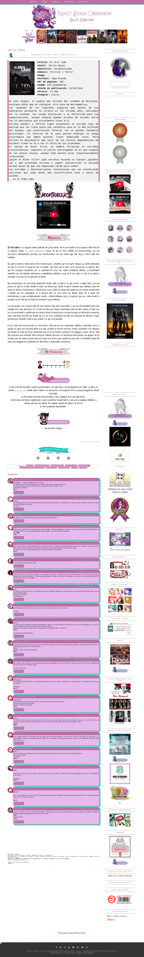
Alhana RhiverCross (22, 571)
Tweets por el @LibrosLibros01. (120, 876)
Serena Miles (19, 586)
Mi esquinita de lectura (23, 748)
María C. (112, 920)
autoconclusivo (42, 465)
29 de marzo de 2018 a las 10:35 (87, 620)
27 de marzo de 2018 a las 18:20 (87, 571)
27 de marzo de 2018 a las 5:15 (87, 560)
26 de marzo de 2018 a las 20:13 (87, 515)
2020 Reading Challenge (120, 623)
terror (75, 467)
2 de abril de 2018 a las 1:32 (88, 789)
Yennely (17, 514)
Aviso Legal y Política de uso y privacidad (72, 952)
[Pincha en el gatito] (120, 486)
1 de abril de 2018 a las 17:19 (88, 697)
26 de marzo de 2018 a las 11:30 (87, 480)
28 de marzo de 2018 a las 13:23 (87, 605)
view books (129, 634)
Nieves (16, 715)
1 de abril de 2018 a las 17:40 (88, 715)
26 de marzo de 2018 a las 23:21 (87, 526)
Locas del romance (21, 526)
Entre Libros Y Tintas (22, 479)
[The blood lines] (120, 578)
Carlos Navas (71, 465)
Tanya (16, 767)
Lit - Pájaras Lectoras (117, 916)
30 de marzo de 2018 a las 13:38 (87, 642)
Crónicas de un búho (22, 641)
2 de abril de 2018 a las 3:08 (88, 809)
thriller (83, 467)
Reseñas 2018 (64, 467)
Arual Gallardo (20, 676)
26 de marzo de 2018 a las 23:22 (87, 543)
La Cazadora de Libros (23, 620)
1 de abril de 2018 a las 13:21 (88, 677)
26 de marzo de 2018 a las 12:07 (87, 498)
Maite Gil (17, 605)
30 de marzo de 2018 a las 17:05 (87, 660)
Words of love (19, 809)
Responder (19, 492)
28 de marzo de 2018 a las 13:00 (87, 586)
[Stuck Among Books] (120, 568)
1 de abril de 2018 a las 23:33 (88, 767)
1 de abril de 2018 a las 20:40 (88, 734)
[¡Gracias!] (53, 454)
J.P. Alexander (19, 559)
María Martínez (84, 953)
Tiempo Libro (26, 578)
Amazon (55, 94)
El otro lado (84, 465)
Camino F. (17, 498)
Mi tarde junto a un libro (24, 543)
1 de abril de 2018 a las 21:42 (88, 749)
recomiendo (51, 467)
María (116, 626)
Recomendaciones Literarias (32, 467)
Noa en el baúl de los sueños (25, 696)
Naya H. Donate (20, 733)
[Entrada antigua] (94, 867)
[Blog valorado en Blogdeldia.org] (120, 458)
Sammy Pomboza (20, 789)
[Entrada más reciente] (9, 867)
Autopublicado (57, 465)
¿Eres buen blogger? (120, 466)
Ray (15, 660)
